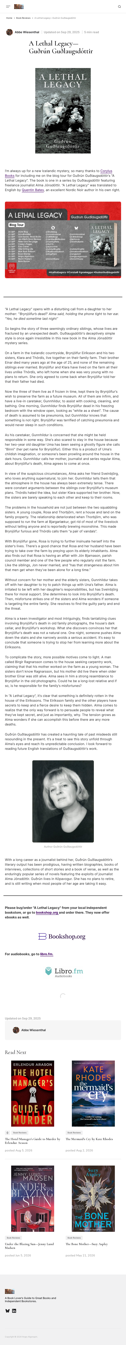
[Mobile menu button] (8, 6)
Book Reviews (23, 18)
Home (9, 18)
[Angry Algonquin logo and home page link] (19, 6)
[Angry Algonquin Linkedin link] (14, 1311)
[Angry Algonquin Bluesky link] (8, 1311)
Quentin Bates (33, 190)
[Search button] (119, 6)
